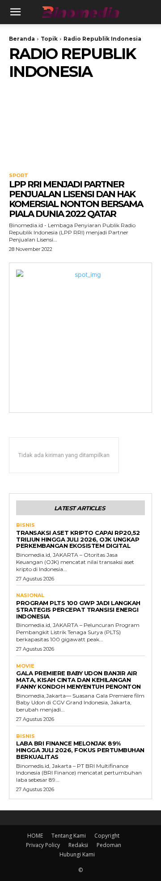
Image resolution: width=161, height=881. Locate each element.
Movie (25, 666)
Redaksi (78, 845)
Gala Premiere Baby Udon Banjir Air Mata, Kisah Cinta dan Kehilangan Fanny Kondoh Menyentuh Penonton (78, 679)
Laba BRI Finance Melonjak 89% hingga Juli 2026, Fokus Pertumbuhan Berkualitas (80, 750)
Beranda (22, 38)
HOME (35, 835)
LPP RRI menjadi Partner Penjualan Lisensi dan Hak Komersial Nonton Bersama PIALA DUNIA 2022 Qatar (76, 199)
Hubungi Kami (77, 854)
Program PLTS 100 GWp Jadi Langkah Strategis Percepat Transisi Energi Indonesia (78, 609)
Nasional (30, 595)
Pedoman (109, 845)
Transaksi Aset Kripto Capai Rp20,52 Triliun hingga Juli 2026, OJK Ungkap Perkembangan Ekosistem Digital (78, 539)
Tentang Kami (68, 835)
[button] (15, 12)
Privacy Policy (43, 845)
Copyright (106, 835)
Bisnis (25, 525)
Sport (18, 175)
